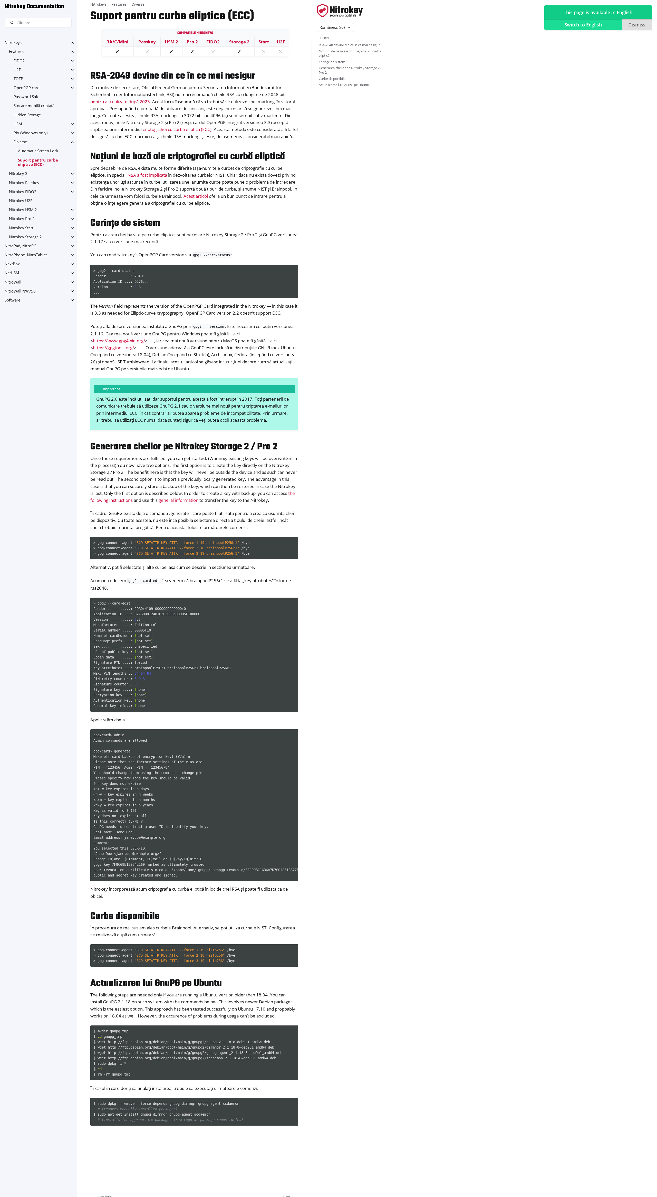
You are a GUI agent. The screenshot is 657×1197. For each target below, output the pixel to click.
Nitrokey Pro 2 (22, 219)
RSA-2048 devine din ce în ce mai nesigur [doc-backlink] (172, 76)
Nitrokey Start (21, 228)
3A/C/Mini (117, 42)
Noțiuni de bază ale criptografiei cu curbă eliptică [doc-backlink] (187, 156)
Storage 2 (239, 42)
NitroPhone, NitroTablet (26, 255)
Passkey (147, 42)
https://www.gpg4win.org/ (119, 341)
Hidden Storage (27, 115)
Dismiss (636, 25)
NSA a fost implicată (147, 175)
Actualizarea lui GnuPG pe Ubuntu (344, 84)
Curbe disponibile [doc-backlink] (125, 916)
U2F (17, 69)
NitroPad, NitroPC (20, 246)
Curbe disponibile (332, 78)
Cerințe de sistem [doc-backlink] (125, 223)
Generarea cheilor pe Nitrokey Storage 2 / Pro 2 (350, 69)
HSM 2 (171, 42)
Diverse (20, 142)
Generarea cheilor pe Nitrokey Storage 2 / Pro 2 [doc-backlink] (183, 447)
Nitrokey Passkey (24, 182)
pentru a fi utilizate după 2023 (120, 102)
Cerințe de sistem (332, 61)
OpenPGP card (27, 87)
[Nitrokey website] (340, 11)
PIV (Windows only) (30, 133)
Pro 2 (192, 42)
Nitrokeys (13, 42)
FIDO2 (19, 60)
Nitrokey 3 (18, 173)
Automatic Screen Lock (38, 151)
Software (12, 300)
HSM (18, 124)
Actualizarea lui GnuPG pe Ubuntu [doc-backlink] (156, 983)
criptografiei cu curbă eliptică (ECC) (177, 129)
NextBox (12, 264)
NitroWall (13, 282)
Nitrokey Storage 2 (25, 237)
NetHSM (12, 273)
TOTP (18, 78)
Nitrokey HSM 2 (23, 209)
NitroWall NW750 (20, 291)
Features (16, 51)
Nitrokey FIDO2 (22, 191)
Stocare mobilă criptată (34, 106)
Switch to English (583, 25)
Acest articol (195, 196)
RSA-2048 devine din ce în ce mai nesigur (349, 45)
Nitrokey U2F (20, 200)
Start (263, 42)
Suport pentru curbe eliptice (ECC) (38, 162)
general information (178, 500)
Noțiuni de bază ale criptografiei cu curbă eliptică (350, 53)
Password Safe (26, 97)
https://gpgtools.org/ (113, 348)
